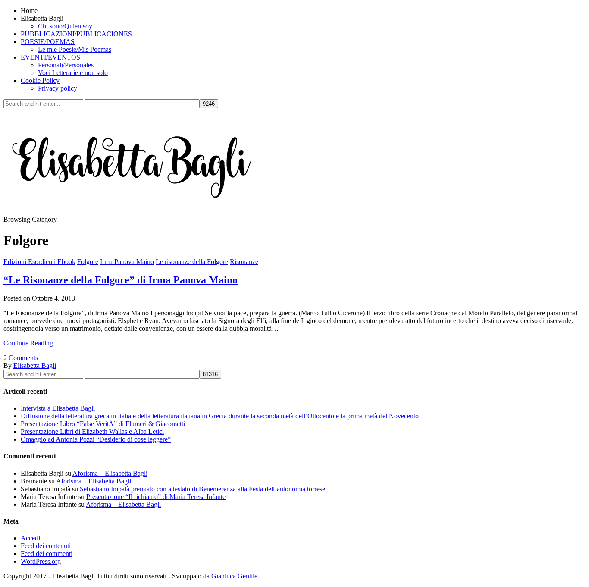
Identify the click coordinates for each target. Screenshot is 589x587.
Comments (20, 357)
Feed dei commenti (46, 553)
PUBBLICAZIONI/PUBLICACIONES (76, 34)
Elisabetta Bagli (34, 365)
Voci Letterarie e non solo (73, 72)
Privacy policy (57, 88)
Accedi (30, 538)
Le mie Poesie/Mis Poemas (74, 49)
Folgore (87, 261)
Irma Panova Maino (127, 261)
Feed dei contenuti (46, 545)
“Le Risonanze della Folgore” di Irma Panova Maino (120, 280)
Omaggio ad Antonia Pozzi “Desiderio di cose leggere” (96, 439)
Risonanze (244, 261)
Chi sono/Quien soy (65, 26)
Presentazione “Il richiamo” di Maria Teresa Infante (156, 496)
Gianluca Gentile (234, 576)
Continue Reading (28, 343)
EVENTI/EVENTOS (50, 57)
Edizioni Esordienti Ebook (39, 261)
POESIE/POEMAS (48, 41)
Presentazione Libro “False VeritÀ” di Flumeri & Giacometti (103, 423)
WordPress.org (41, 561)
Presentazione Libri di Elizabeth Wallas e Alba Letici (92, 431)
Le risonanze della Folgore (192, 261)
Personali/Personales (66, 65)
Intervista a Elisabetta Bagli (58, 408)
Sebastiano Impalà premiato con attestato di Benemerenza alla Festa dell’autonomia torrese (202, 489)
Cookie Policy (40, 80)
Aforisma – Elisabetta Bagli (109, 473)
